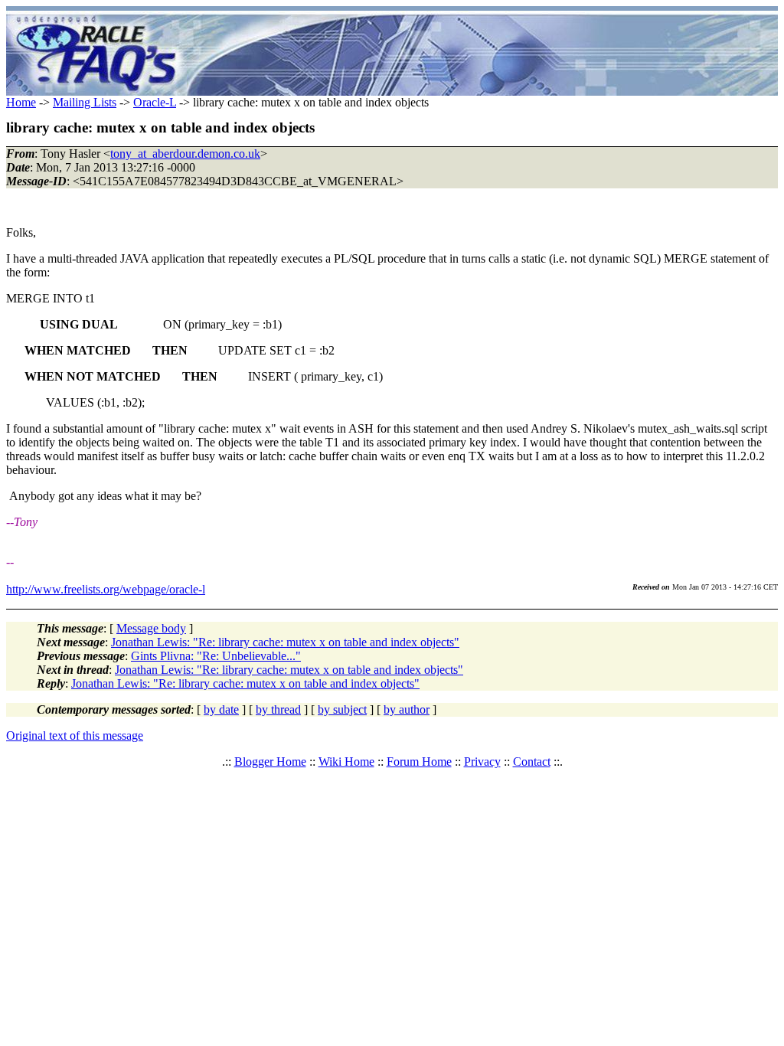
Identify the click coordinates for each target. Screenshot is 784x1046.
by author (407, 709)
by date (221, 709)
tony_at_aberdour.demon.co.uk (185, 153)
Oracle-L (154, 102)
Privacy (482, 761)
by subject (342, 709)
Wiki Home (346, 761)
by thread (278, 709)
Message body (151, 628)
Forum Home (419, 761)
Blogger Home (270, 761)
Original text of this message (74, 735)
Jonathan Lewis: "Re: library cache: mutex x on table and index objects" (285, 642)
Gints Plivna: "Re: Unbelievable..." (216, 655)
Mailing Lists (84, 102)
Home (21, 102)
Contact (531, 761)
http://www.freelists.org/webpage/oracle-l (105, 589)
